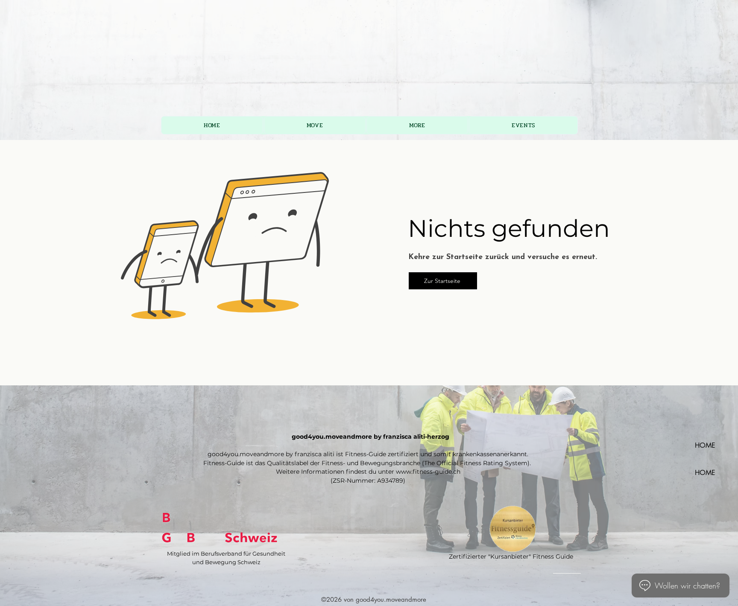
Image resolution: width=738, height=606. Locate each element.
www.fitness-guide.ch (428, 471)
